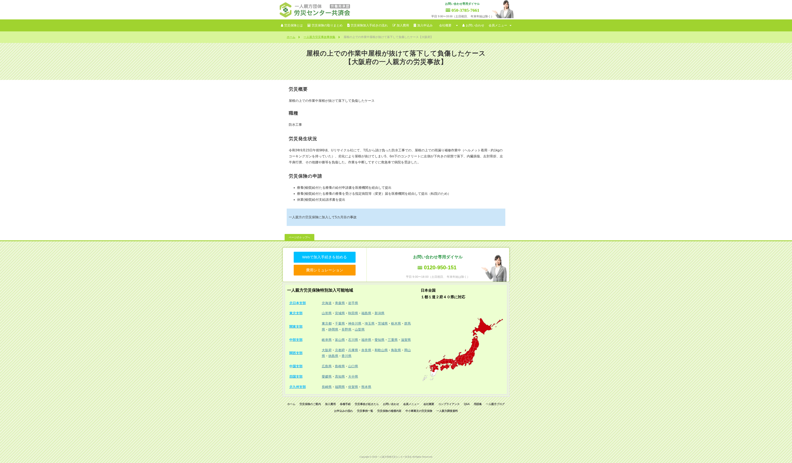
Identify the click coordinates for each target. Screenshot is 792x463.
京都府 (340, 350)
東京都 (327, 323)
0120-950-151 (440, 267)
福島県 (366, 313)
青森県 (340, 303)
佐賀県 (353, 387)
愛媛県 (327, 376)
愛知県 (379, 340)
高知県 (340, 376)
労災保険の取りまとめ (327, 25)
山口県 (353, 366)
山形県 (327, 313)
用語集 (478, 404)
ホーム (291, 37)
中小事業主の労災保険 (418, 410)
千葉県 (340, 323)
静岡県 (333, 329)
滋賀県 (406, 340)
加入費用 (403, 25)
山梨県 (360, 329)
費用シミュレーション (324, 270)
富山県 (340, 340)
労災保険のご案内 (310, 404)
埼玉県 (370, 323)
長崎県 (327, 387)
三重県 (393, 340)
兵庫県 (353, 350)
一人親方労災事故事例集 (319, 37)
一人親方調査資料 (447, 410)
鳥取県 (396, 350)
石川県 (353, 340)
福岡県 (340, 387)
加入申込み (425, 25)
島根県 (340, 366)
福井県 (366, 340)
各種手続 (345, 404)
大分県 (353, 376)
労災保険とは (293, 25)
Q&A (467, 404)
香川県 (346, 356)
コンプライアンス (449, 404)
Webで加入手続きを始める (324, 257)
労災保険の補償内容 (389, 410)
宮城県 (340, 313)
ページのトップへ (299, 237)
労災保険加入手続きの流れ (369, 25)
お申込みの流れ (343, 410)
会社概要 (445, 25)
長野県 (346, 329)
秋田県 (353, 313)
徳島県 (333, 356)
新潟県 (379, 313)
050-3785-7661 (465, 10)
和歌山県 (381, 350)
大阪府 (327, 350)
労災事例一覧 (365, 410)
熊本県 (366, 387)
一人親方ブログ (495, 404)
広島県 (327, 366)
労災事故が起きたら (367, 404)
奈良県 (366, 350)
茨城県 (383, 323)
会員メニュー (498, 25)
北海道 (327, 303)
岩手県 (353, 303)
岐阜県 (327, 340)
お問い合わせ (475, 25)
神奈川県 (354, 323)
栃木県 (396, 323)
